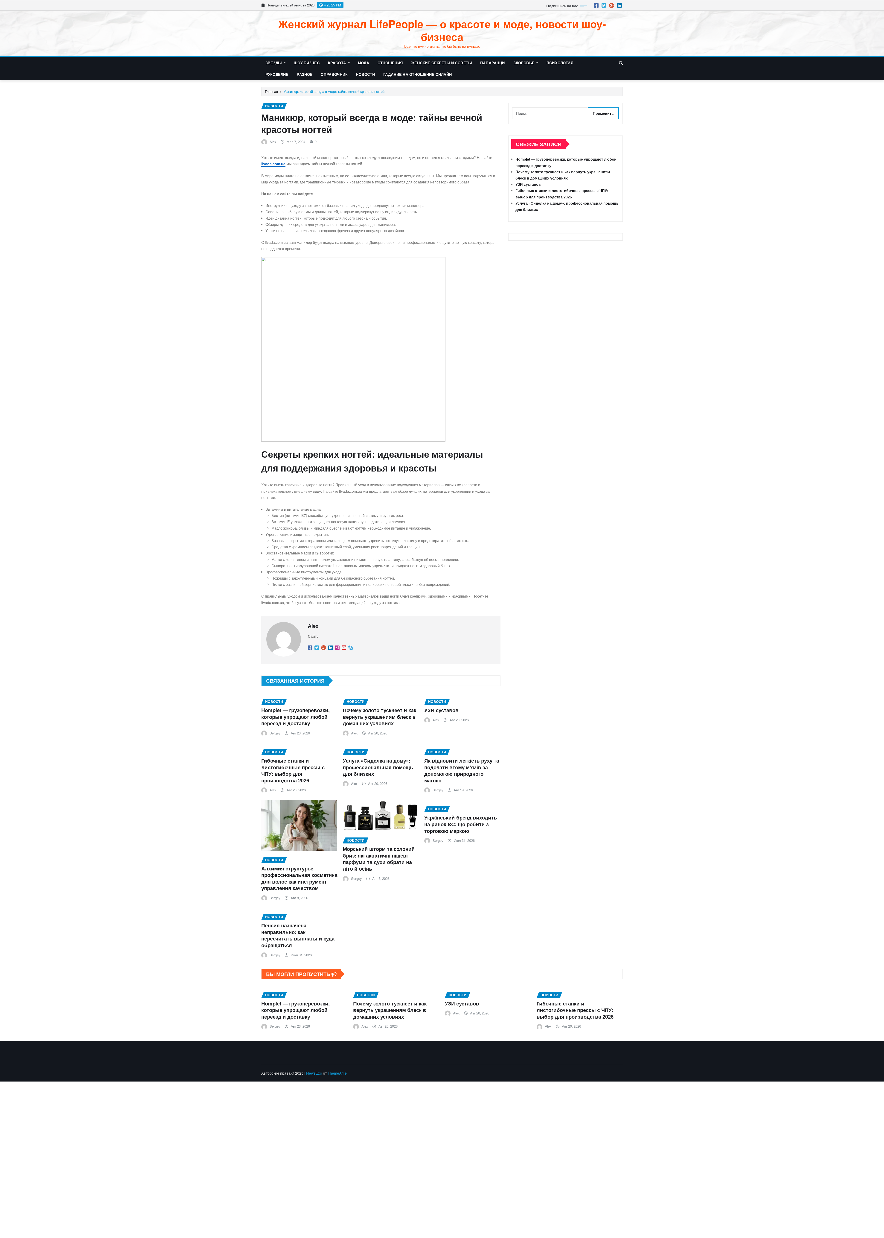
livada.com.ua (273, 163)
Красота (337, 62)
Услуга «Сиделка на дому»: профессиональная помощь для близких (378, 767)
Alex (273, 141)
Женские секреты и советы (441, 62)
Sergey (275, 733)
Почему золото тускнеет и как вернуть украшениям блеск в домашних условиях (379, 716)
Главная (271, 91)
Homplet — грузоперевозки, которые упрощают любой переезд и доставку (295, 716)
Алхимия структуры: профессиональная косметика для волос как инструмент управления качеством (299, 878)
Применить (603, 113)
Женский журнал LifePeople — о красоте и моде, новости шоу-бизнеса (442, 30)
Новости (365, 74)
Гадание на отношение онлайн (417, 74)
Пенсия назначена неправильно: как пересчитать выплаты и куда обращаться (297, 935)
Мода (363, 62)
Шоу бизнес (307, 62)
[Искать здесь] (621, 62)
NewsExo (314, 1073)
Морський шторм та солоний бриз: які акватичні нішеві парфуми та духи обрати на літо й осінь (379, 858)
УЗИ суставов (441, 710)
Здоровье (524, 62)
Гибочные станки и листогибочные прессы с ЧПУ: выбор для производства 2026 (293, 770)
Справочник (334, 74)
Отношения (390, 62)
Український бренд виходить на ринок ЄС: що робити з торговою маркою (460, 824)
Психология (560, 62)
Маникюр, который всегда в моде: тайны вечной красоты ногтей (333, 91)
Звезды (274, 62)
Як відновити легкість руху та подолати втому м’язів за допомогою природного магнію (461, 770)
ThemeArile (337, 1073)
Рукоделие (276, 74)
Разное (304, 74)
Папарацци (492, 62)
